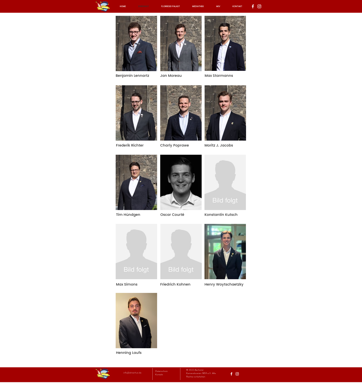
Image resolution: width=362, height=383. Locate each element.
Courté (178, 214)
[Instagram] (259, 6)
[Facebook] (252, 6)
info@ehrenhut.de (132, 372)
